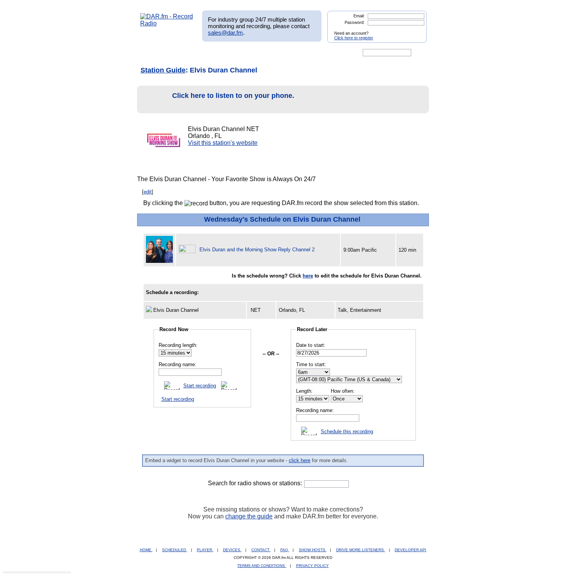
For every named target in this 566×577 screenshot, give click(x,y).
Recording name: (177, 364)
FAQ (284, 550)
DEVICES (232, 550)
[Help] (260, 52)
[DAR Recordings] (191, 52)
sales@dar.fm (225, 32)
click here (299, 460)
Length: (304, 391)
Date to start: (310, 345)
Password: (355, 22)
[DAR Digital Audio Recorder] (153, 52)
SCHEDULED (174, 550)
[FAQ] (289, 52)
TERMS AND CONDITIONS (261, 566)
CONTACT (261, 550)
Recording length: (178, 345)
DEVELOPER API (410, 550)
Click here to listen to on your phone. (233, 95)
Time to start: (311, 364)
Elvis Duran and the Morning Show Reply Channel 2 (257, 249)
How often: (343, 391)
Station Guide (163, 70)
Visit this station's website (223, 143)
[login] (414, 30)
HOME (146, 550)
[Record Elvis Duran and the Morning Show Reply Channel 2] (188, 249)
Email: (359, 15)
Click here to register (353, 37)
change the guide (249, 516)
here (308, 276)
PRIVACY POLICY (312, 566)
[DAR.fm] (166, 23)
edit (148, 192)
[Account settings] (320, 52)
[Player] (228, 52)
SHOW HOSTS (313, 550)
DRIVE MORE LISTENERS (360, 550)
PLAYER (205, 550)
